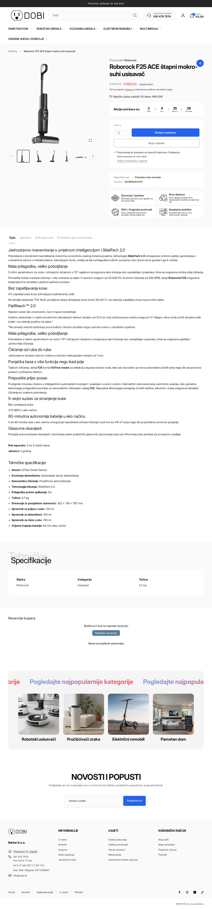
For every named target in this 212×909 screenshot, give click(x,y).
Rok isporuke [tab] (44, 237)
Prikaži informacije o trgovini (132, 161)
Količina (117, 125)
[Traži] (135, 15)
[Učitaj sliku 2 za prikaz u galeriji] (38, 156)
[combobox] (94, 15)
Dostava (129, 89)
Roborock (123, 60)
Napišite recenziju (106, 633)
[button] (197, 15)
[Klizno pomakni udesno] (92, 156)
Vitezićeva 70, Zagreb (25, 851)
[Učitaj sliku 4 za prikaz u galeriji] (67, 156)
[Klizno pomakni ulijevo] (11, 156)
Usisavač (83, 585)
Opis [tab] (12, 237)
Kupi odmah (157, 143)
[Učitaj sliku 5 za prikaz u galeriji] (81, 156)
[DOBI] (17, 833)
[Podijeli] (200, 63)
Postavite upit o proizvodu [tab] (74, 237)
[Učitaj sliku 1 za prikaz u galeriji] (23, 156)
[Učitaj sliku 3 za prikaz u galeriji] (52, 156)
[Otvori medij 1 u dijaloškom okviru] (52, 102)
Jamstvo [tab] (25, 237)
